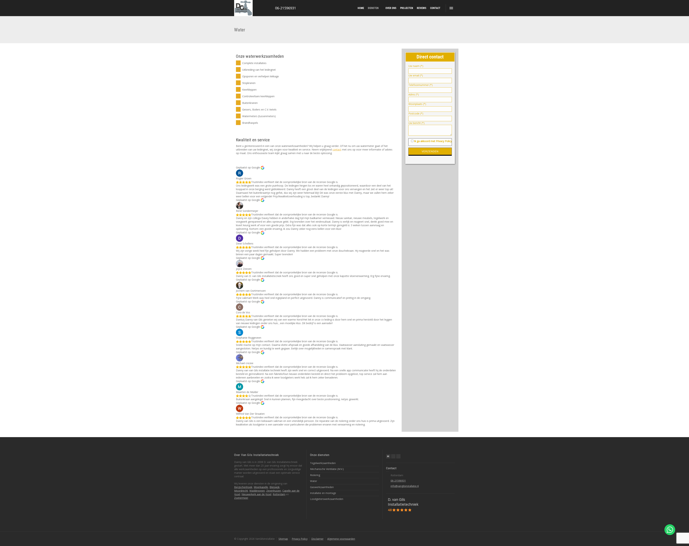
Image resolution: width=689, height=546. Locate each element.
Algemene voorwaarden (341, 538)
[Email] (388, 456)
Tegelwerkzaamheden (323, 463)
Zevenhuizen (273, 490)
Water (313, 481)
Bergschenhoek (243, 487)
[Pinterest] (398, 456)
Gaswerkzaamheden (322, 487)
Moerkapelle (261, 487)
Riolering (315, 475)
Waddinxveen (257, 490)
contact (336, 149)
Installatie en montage (323, 493)
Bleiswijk (274, 487)
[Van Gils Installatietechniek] (243, 8)
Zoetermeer (241, 498)
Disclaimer (317, 538)
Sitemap (283, 538)
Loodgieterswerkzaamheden (326, 499)
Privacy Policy (300, 538)
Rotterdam (279, 494)
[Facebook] (393, 456)
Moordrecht (241, 490)
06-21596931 (285, 8)
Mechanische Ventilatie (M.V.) (327, 469)
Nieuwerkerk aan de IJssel (256, 494)
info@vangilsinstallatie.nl (405, 486)
